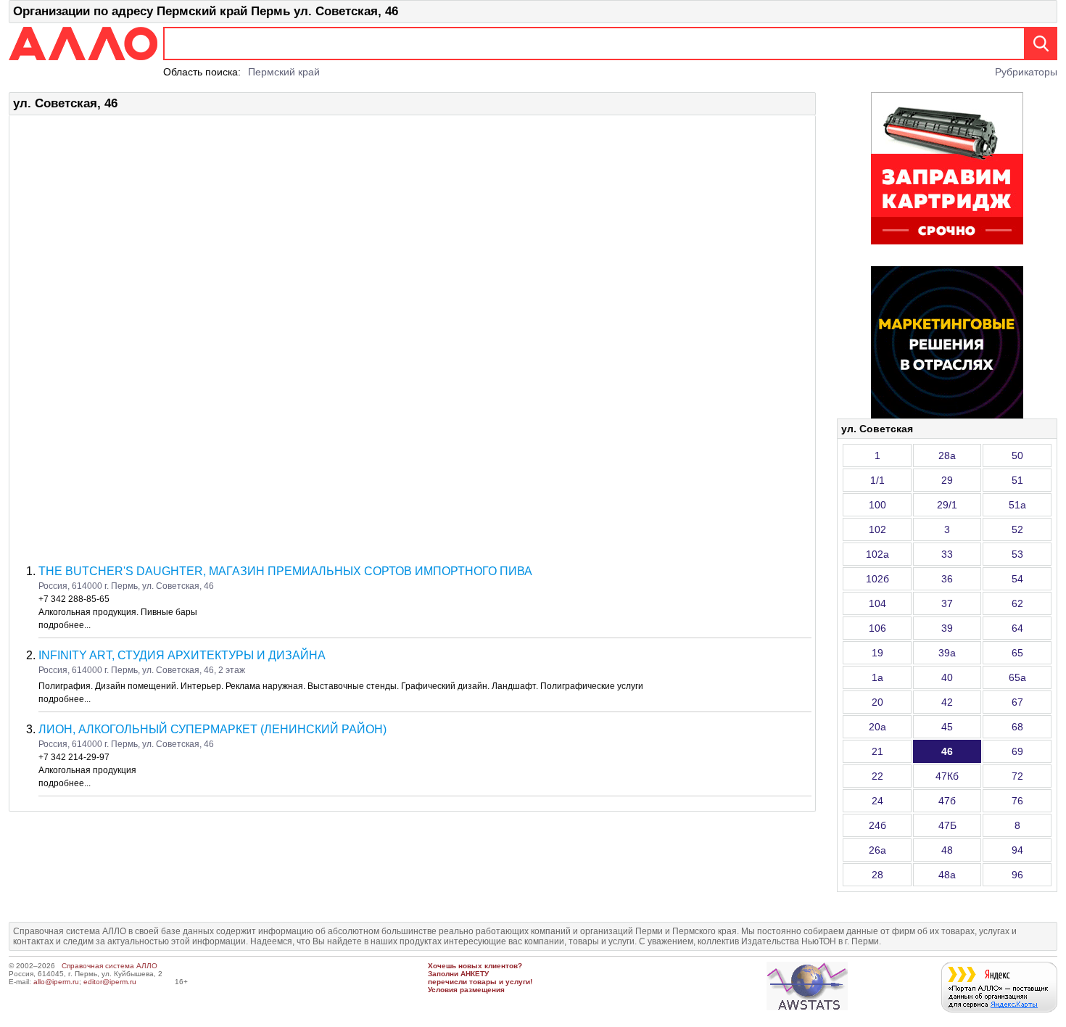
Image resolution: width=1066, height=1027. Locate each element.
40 (947, 677)
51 (1017, 480)
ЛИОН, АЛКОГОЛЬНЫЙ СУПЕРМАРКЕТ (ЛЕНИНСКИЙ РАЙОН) (212, 729)
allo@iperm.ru (56, 982)
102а (877, 554)
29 (947, 480)
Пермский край (284, 72)
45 (947, 727)
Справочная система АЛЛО (109, 966)
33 (947, 554)
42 (947, 702)
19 (877, 653)
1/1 (877, 480)
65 (1017, 653)
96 (1017, 874)
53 (1017, 554)
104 (877, 603)
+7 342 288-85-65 (74, 599)
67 (1017, 702)
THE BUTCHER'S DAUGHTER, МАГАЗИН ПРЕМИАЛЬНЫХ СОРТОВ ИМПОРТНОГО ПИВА (285, 571)
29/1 (947, 505)
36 (947, 579)
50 (1017, 455)
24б (877, 825)
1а (877, 677)
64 (1017, 628)
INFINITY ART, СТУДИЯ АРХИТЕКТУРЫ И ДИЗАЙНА (182, 655)
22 (877, 776)
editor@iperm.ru (109, 982)
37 (947, 603)
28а (947, 455)
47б (947, 801)
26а (877, 850)
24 (877, 801)
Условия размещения (466, 990)
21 (877, 751)
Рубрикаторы (1026, 72)
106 (877, 628)
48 (947, 850)
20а (877, 727)
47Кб (947, 776)
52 (1017, 529)
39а (947, 653)
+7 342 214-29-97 (74, 757)
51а (1017, 505)
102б (877, 579)
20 (877, 702)
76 (1017, 801)
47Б (947, 825)
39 (947, 628)
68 (1017, 727)
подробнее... (64, 625)
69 (1017, 751)
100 (877, 505)
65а (1017, 677)
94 (1017, 850)
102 (877, 529)
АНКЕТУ (474, 974)
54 (1017, 579)
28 (877, 874)
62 (1017, 603)
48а (947, 874)
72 (1017, 776)
